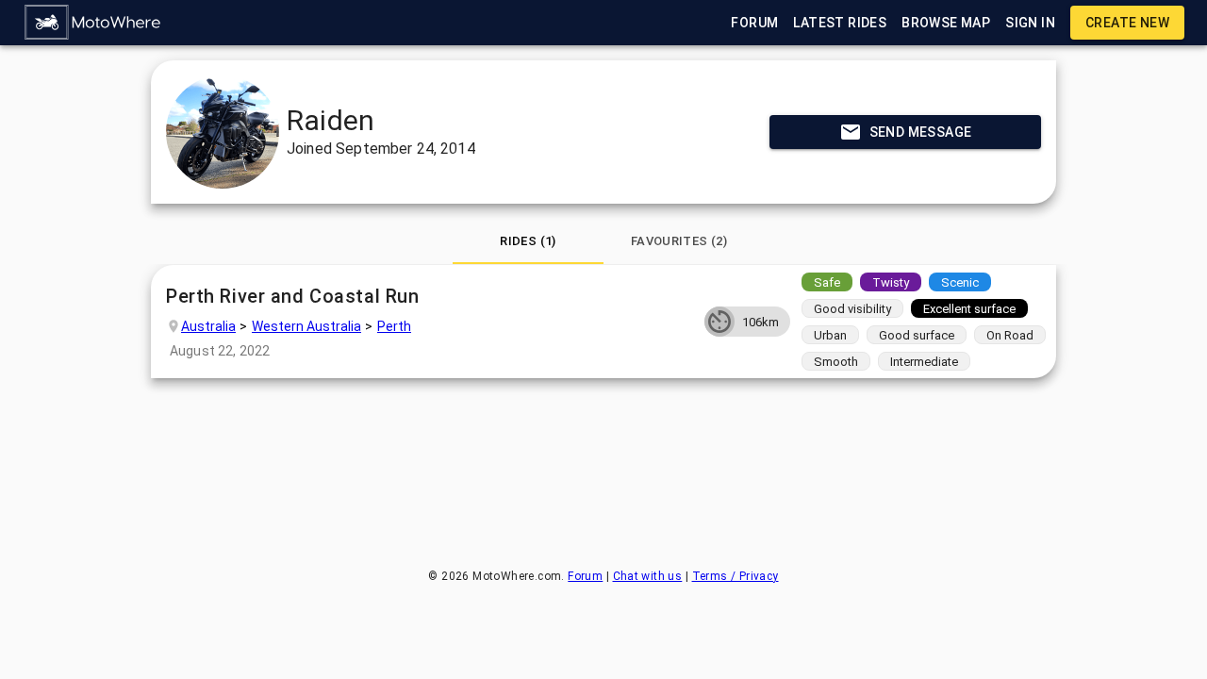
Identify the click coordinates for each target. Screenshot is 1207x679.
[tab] (528, 241)
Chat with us (648, 576)
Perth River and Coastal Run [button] (292, 296)
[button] (93, 22)
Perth (394, 326)
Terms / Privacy (735, 576)
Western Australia (306, 326)
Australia (208, 326)
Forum (585, 576)
